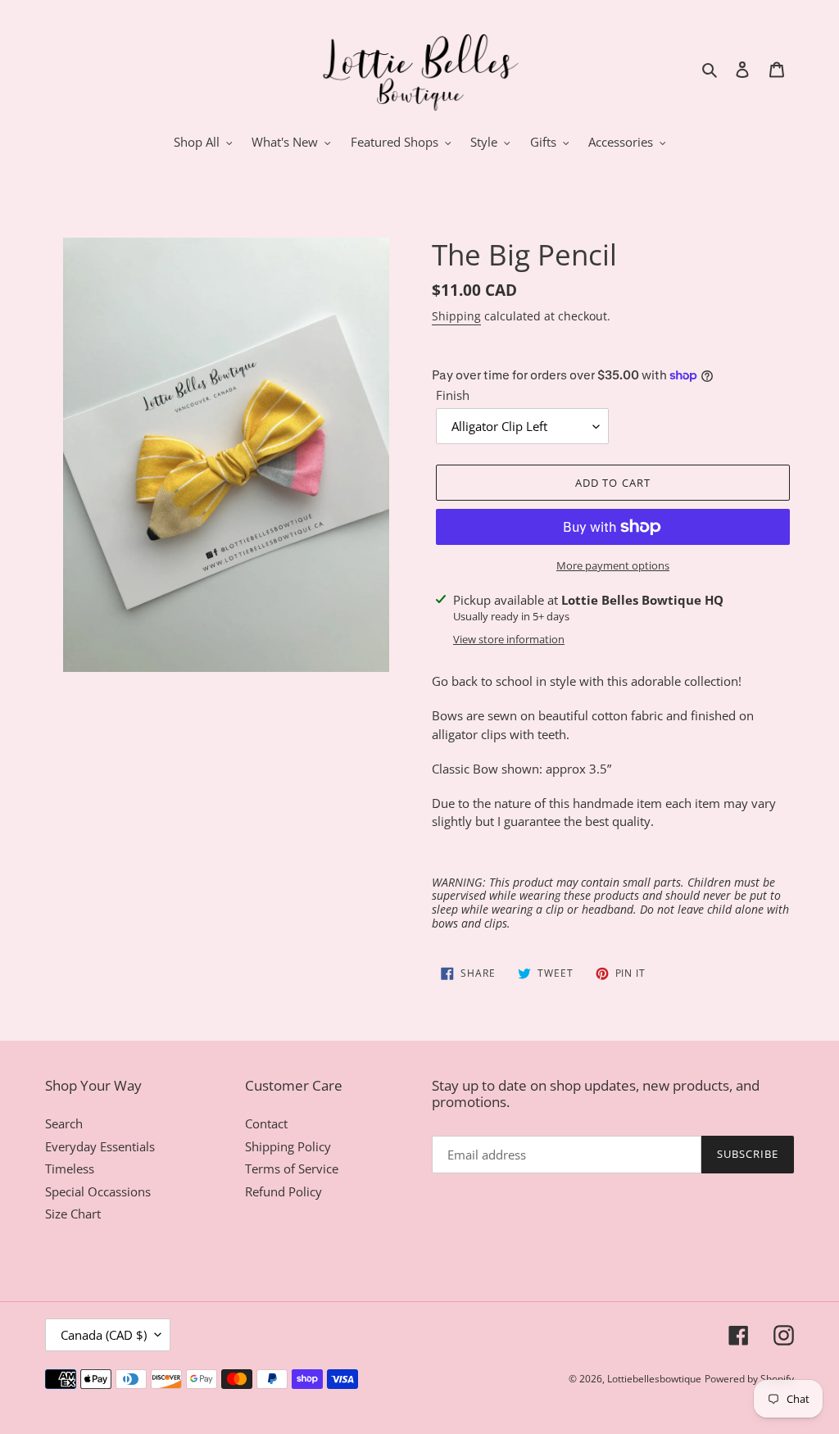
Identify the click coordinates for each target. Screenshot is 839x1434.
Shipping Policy (288, 1146)
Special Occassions (98, 1191)
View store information (509, 639)
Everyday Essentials (100, 1146)
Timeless (69, 1168)
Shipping (456, 316)
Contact (266, 1123)
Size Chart (73, 1213)
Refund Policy (283, 1191)
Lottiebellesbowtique (654, 1379)
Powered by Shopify (749, 1379)
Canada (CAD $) (104, 1335)
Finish (452, 395)
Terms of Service (291, 1168)
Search (64, 1123)
